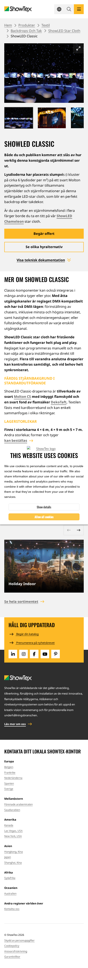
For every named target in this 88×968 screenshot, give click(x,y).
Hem (8, 25)
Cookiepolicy (11, 946)
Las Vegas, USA (13, 831)
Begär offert (44, 233)
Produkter (26, 25)
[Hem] (18, 9)
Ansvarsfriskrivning (15, 951)
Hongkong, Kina (13, 851)
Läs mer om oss (15, 724)
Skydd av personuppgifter (19, 940)
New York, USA (13, 836)
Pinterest (55, 654)
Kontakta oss (11, 909)
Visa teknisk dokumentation (41, 260)
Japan (7, 857)
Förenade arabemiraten (18, 804)
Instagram (23, 654)
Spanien (9, 783)
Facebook (34, 654)
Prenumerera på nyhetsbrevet (35, 643)
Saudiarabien (12, 810)
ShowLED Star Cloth (64, 30)
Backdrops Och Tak (26, 30)
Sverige (8, 789)
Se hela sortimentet (21, 601)
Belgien (8, 767)
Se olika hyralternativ (44, 246)
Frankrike (9, 772)
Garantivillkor (12, 956)
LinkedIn (13, 654)
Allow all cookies (44, 517)
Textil (45, 25)
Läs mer (44, 566)
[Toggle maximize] (78, 48)
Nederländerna (13, 778)
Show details (44, 507)
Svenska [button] (59, 9)
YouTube (45, 654)
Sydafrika (9, 878)
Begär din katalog (27, 634)
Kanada (8, 825)
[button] (69, 9)
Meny (79, 9)
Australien (10, 893)
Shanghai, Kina (13, 862)
